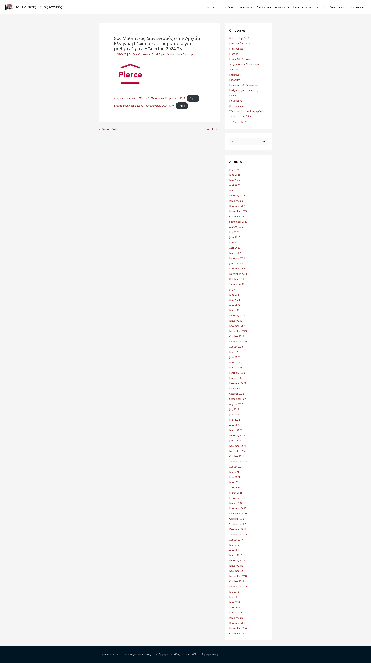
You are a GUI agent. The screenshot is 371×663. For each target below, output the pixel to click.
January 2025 (236, 263)
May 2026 (234, 180)
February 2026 (237, 195)
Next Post (213, 129)
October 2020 (236, 518)
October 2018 (236, 581)
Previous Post (108, 129)
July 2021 (234, 471)
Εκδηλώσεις (236, 74)
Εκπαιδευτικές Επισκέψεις (243, 85)
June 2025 (234, 237)
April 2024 (234, 305)
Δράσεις (244, 7)
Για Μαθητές (158, 54)
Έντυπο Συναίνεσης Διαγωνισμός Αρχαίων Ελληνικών (144, 105)
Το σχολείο (226, 7)
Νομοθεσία (235, 100)
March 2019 (235, 555)
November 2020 (238, 513)
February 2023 (237, 372)
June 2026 (234, 174)
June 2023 (234, 357)
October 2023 (236, 336)
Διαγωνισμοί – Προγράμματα (273, 7)
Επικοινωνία (357, 7)
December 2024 (237, 268)
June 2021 (234, 477)
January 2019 (236, 565)
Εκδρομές (234, 80)
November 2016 (238, 628)
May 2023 (234, 362)
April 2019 (234, 550)
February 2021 (237, 498)
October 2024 (236, 279)
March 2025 (235, 253)
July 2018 (234, 591)
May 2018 (234, 602)
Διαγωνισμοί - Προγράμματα (182, 54)
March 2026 (235, 190)
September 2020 (238, 524)
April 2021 (234, 487)
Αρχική (211, 7)
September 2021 (238, 461)
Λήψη (193, 98)
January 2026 (236, 200)
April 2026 (234, 185)
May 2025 (234, 242)
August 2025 (236, 226)
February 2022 (237, 435)
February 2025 (237, 258)
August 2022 (236, 404)
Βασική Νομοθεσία (239, 38)
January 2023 (236, 378)
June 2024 (234, 294)
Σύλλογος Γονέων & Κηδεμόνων (247, 111)
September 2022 (238, 398)
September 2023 (238, 341)
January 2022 (236, 440)
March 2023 (235, 367)
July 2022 (234, 409)
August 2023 (236, 346)
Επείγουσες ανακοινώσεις (243, 90)
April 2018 (234, 607)
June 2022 (234, 414)
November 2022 (238, 388)
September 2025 (238, 221)
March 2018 (235, 612)
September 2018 (238, 586)
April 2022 (234, 425)
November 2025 (238, 211)
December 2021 (237, 445)
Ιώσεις (233, 95)
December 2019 (237, 529)
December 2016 (237, 623)
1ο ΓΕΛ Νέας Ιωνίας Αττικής (38, 6)
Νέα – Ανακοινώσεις (334, 7)
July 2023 (234, 352)
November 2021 (238, 451)
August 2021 (236, 466)
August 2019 (236, 539)
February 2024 (237, 315)
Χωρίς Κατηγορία (238, 121)
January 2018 (236, 617)
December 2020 (237, 508)
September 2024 (238, 284)
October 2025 (236, 216)
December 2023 (237, 326)
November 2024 (238, 273)
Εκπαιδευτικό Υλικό (304, 7)
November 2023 (238, 331)
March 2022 (235, 430)
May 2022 (234, 419)
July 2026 (234, 169)
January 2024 (236, 320)
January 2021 (236, 503)
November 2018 (238, 576)
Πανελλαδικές (237, 106)
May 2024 (234, 299)
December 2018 (237, 571)
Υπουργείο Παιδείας (240, 116)
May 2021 (234, 482)
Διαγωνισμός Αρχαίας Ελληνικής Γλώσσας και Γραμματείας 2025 (149, 98)
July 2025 (234, 232)
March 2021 (235, 492)
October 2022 (236, 393)
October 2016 (236, 633)
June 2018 (234, 597)
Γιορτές (233, 53)
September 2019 (238, 534)
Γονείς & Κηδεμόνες (240, 59)
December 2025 (237, 206)
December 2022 (237, 383)
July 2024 (234, 289)
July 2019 (234, 544)
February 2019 (237, 560)
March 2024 (235, 310)
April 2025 (234, 247)
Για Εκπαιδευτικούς (139, 54)
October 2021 (236, 456)
